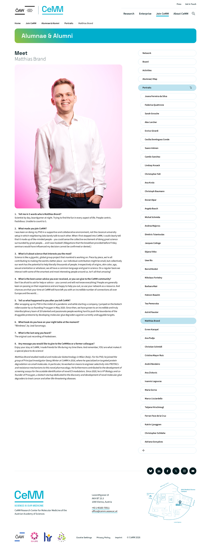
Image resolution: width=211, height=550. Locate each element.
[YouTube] (192, 470)
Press (179, 4)
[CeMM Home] (39, 14)
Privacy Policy (103, 537)
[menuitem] (167, 53)
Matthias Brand (85, 23)
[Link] (29, 506)
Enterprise (145, 14)
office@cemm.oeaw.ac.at (104, 511)
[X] (175, 470)
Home (18, 23)
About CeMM (181, 14)
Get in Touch (190, 4)
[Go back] (167, 450)
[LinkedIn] (158, 470)
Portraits (68, 23)
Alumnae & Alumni (50, 23)
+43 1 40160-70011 (101, 508)
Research (128, 14)
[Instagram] (184, 470)
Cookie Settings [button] (84, 537)
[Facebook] (167, 470)
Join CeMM (162, 14)
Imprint (118, 537)
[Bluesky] (150, 470)
